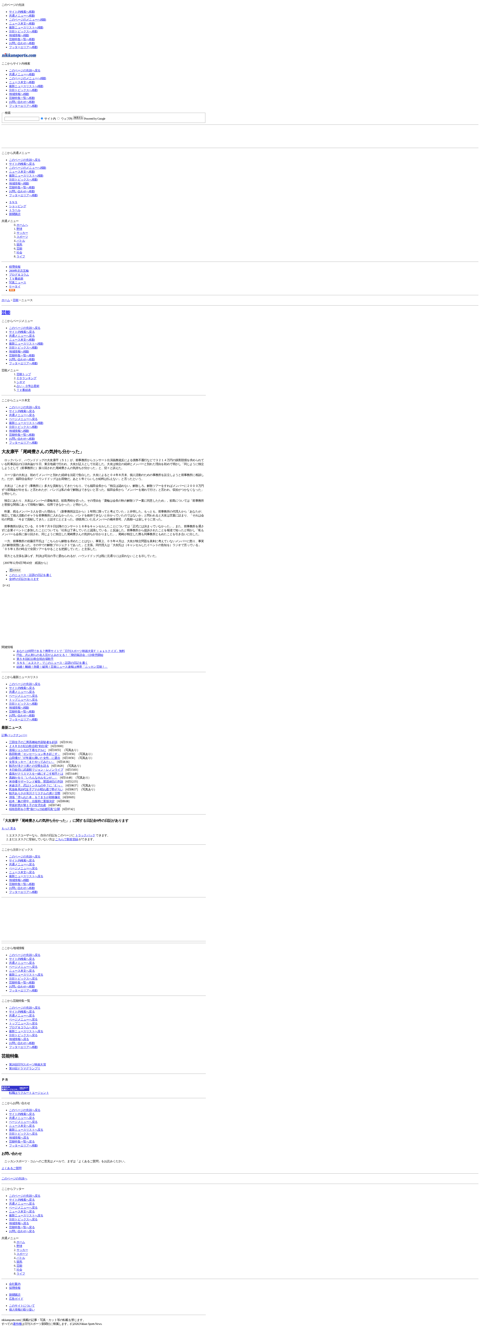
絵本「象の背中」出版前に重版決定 (32, 801)
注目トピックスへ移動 (23, 31)
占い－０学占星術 (27, 386)
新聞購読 (14, 214)
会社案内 (14, 1283)
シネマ (20, 382)
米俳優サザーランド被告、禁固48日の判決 (36, 781)
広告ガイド (16, 1298)
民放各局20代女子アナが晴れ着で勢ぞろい (36, 789)
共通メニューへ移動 (22, 15)
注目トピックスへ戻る (23, 978)
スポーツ (22, 236)
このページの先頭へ (14, 1178)
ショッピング (17, 206)
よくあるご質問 (11, 1168)
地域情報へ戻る (19, 1039)
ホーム (6, 300)
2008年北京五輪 (19, 270)
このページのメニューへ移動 (27, 19)
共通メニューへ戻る (22, 335)
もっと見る (9, 828)
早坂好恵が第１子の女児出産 (27, 805)
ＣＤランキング (26, 378)
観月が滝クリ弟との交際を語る (29, 765)
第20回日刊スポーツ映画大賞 (27, 1064)
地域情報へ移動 (19, 35)
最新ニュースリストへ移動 (26, 27)
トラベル (14, 210)
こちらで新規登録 (66, 839)
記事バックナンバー (14, 735)
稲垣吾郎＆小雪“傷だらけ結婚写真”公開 (34, 809)
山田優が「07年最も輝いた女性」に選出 (34, 757)
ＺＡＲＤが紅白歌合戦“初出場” (28, 746)
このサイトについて (22, 1305)
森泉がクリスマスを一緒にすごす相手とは (36, 773)
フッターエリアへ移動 (23, 47)
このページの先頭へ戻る (24, 70)
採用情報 (14, 1287)
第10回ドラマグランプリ (24, 1068)
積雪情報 (14, 266)
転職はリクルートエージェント (29, 1092)
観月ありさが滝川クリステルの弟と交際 (34, 793)
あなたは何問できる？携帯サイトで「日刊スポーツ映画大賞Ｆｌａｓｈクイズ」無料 (70, 651)
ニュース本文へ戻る (22, 872)
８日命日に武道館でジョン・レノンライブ (36, 769)
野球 (19, 228)
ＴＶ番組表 (16, 278)
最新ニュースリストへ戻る (26, 876)
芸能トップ (23, 374)
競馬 (19, 244)
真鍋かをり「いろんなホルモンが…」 (33, 777)
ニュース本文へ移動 (22, 23)
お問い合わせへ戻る (22, 1231)
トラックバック (85, 835)
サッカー (22, 232)
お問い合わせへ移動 (22, 43)
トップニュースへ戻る (23, 699)
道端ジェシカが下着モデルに (27, 750)
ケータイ (14, 286)
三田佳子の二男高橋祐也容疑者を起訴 (33, 742)
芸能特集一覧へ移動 (22, 39)
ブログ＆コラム (19, 274)
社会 (19, 252)
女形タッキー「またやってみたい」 (32, 761)
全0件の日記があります (24, 579)
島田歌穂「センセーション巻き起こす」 (34, 754)
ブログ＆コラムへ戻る (23, 1027)
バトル (20, 240)
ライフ (20, 256)
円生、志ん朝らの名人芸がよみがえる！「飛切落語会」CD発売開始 (59, 655)
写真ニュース (17, 282)
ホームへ (22, 225)
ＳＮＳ (13, 202)
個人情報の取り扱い (22, 1309)
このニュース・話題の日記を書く (30, 575)
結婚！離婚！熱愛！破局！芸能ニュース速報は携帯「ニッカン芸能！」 (62, 666)
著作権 (17, 1323)
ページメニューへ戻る (23, 419)
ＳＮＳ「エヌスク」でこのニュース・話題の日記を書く (52, 662)
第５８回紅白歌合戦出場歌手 (35, 658)
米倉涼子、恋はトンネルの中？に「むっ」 (36, 785)
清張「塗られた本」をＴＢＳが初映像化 (34, 797)
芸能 (19, 248)
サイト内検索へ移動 (22, 11)
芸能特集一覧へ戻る (22, 1141)
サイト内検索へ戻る (22, 163)
